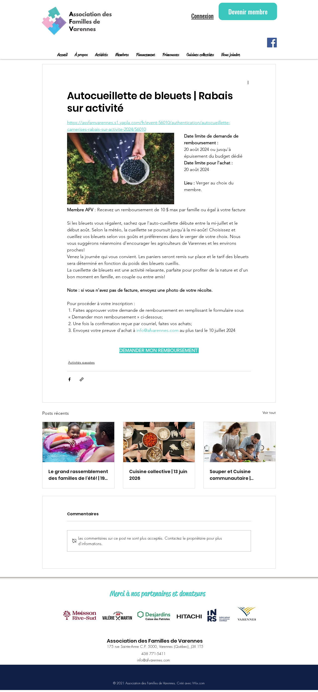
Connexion (202, 15)
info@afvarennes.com (153, 660)
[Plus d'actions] (248, 82)
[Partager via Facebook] (69, 379)
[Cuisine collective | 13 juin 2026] (159, 442)
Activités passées (81, 362)
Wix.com (198, 683)
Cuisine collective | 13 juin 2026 (158, 474)
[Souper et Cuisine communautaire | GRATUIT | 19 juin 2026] (240, 442)
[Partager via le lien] (81, 379)
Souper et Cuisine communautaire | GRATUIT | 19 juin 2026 (234, 475)
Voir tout (269, 412)
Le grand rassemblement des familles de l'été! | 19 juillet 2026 (78, 475)
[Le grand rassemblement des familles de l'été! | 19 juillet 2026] (78, 442)
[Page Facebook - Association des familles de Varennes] (272, 42)
